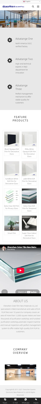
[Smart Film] (11, 223)
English (27, 1)
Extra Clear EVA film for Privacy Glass (11, 207)
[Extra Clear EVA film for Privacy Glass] (11, 196)
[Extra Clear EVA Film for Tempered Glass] (29, 196)
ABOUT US (20, 300)
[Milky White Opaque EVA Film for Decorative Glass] (29, 139)
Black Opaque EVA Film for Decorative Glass (12, 151)
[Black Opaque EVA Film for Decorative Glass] (11, 139)
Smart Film (12, 233)
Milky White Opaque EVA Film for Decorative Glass (29, 153)
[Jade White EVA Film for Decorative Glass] (29, 168)
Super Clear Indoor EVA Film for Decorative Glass (29, 235)
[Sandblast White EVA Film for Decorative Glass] (11, 168)
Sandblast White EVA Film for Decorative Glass (11, 181)
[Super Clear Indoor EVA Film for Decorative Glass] (29, 223)
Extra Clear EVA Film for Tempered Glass (29, 208)
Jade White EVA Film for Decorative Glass (29, 181)
